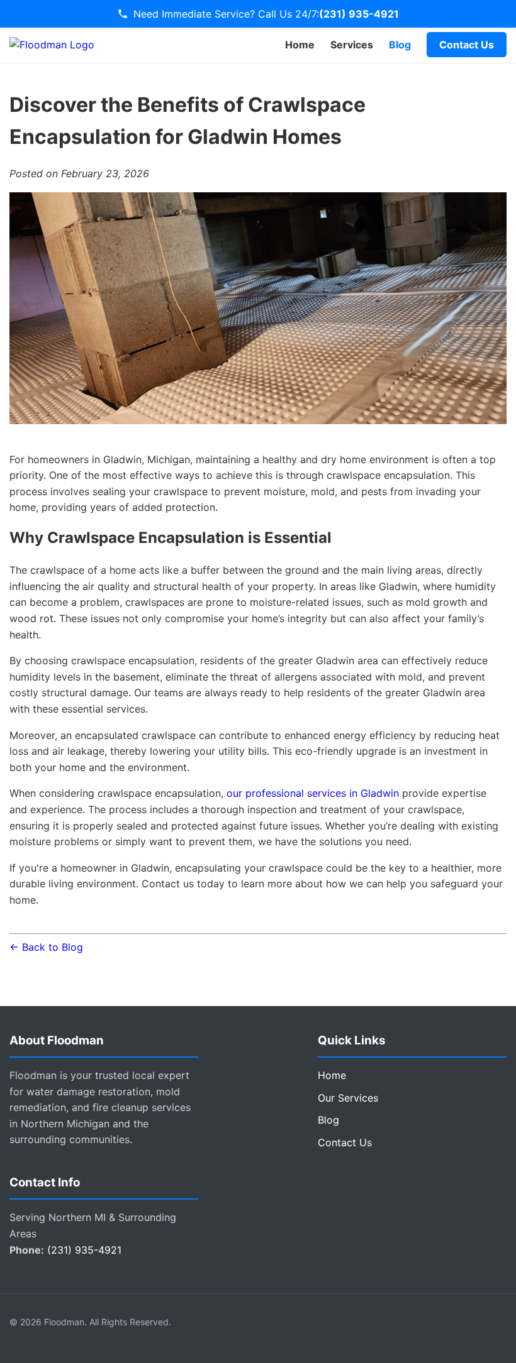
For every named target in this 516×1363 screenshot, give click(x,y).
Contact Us (466, 44)
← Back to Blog (46, 947)
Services (351, 44)
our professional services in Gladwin (313, 793)
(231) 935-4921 (359, 14)
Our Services (348, 1098)
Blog (400, 44)
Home (300, 44)
